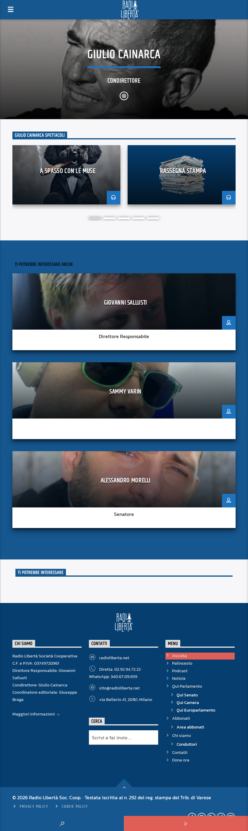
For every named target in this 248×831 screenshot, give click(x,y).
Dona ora (180, 760)
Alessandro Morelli (125, 480)
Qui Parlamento (187, 686)
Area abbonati (190, 727)
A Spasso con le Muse (68, 171)
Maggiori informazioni (34, 714)
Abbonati (181, 718)
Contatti (180, 752)
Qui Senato (187, 695)
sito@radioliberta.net (119, 688)
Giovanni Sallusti (125, 303)
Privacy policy (34, 806)
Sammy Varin (125, 391)
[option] (66, 177)
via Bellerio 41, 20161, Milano (125, 699)
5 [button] (153, 218)
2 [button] (109, 218)
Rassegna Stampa (183, 171)
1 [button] (95, 218)
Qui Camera (188, 702)
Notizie (179, 678)
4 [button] (138, 218)
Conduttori (187, 744)
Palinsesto (182, 663)
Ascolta (179, 656)
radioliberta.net (114, 658)
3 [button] (124, 218)
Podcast (180, 671)
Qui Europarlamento (196, 710)
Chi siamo (181, 735)
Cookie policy (75, 806)
